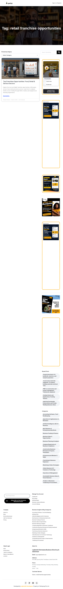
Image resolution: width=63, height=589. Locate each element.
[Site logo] (10, 3)
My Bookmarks (35, 500)
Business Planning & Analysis (51, 441)
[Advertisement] (51, 143)
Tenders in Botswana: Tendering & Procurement (50, 481)
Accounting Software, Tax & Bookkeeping (50, 415)
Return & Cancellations (8, 554)
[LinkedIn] (36, 583)
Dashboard (34, 496)
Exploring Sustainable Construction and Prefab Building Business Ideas (49, 403)
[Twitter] (29, 583)
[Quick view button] (44, 81)
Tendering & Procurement (38, 540)
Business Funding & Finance (50, 433)
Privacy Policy (6, 550)
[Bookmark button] (44, 84)
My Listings (34, 498)
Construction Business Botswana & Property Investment (49, 451)
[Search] (59, 52)
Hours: (34, 562)
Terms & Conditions (7, 552)
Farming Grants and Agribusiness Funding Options (49, 397)
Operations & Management (50, 473)
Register (59, 3)
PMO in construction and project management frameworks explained (49, 390)
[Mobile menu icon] (2, 3)
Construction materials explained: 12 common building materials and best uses (50, 383)
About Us (5, 512)
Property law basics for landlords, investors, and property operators (49, 376)
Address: (34, 557)
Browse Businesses (7, 516)
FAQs (4, 548)
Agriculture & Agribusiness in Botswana (51, 419)
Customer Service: (37, 571)
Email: (33, 554)
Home (33, 574)
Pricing (4, 519)
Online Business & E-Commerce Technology (49, 469)
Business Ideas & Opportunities (47, 437)
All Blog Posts (35, 514)
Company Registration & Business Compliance (49, 445)
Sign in (54, 3)
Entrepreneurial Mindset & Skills (50, 456)
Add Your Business (7, 518)
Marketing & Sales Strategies (51, 465)
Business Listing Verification (38, 502)
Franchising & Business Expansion (49, 461)
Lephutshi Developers (27, 586)
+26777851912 (45, 571)
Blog (4, 514)
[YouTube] (33, 583)
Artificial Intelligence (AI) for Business (51, 424)
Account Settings (36, 504)
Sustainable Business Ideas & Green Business (51, 477)
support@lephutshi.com (41, 554)
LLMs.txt (5, 556)
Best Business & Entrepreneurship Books (49, 429)
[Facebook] (25, 583)
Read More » (6, 96)
